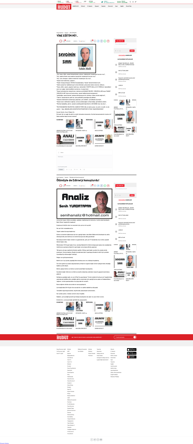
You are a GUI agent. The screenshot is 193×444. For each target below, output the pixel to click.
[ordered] (75, 169)
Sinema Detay (70, 414)
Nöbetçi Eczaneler (71, 400)
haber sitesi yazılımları (116, 372)
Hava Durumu (70, 378)
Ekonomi (110, 6)
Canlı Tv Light (60, 353)
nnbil (68, 397)
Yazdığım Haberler (71, 429)
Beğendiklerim (70, 355)
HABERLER (76, 6)
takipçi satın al (100, 353)
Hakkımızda (70, 376)
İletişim (69, 387)
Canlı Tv (69, 359)
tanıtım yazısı (114, 366)
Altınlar (69, 349)
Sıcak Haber (100, 355)
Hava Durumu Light (61, 349)
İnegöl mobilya (114, 374)
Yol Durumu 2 (70, 431)
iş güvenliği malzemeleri (102, 359)
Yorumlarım (70, 433)
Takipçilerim (70, 421)
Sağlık (121, 6)
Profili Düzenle (70, 404)
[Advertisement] (96, 20)
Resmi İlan (128, 6)
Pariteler (69, 402)
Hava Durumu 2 (71, 381)
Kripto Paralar (70, 391)
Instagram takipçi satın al (103, 357)
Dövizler (69, 364)
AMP (68, 351)
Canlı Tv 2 (69, 362)
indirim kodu (113, 368)
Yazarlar (103, 6)
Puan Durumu (70, 406)
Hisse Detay (70, 385)
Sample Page (70, 408)
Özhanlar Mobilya (115, 376)
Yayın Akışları (70, 423)
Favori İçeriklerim (71, 368)
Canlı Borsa (70, 357)
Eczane (69, 366)
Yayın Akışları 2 (71, 425)
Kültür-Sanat (114, 355)
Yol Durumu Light (61, 351)
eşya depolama (114, 370)
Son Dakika (70, 416)
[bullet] (77, 169)
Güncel (83, 6)
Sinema (69, 412)
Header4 (69, 383)
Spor (116, 6)
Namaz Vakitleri (71, 395)
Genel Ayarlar (70, 372)
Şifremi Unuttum (71, 410)
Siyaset (97, 6)
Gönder (61, 169)
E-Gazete (89, 6)
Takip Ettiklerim (71, 419)
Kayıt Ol (69, 389)
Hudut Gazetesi (60, 32)
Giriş (68, 374)
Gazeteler (69, 370)
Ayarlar (69, 353)
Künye (68, 393)
